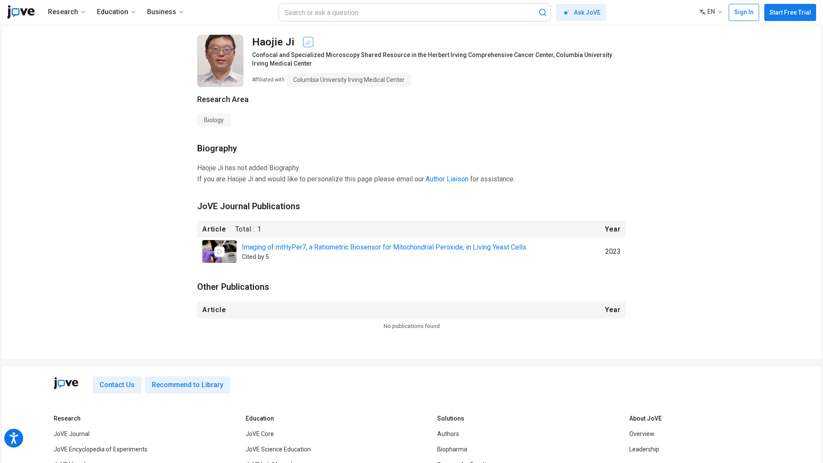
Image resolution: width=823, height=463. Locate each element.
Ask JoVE (587, 12)
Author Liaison (447, 179)
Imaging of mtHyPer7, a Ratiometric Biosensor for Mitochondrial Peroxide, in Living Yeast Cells (384, 247)
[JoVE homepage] (66, 383)
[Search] (542, 12)
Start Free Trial (790, 12)
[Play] (219, 252)
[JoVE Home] (21, 12)
